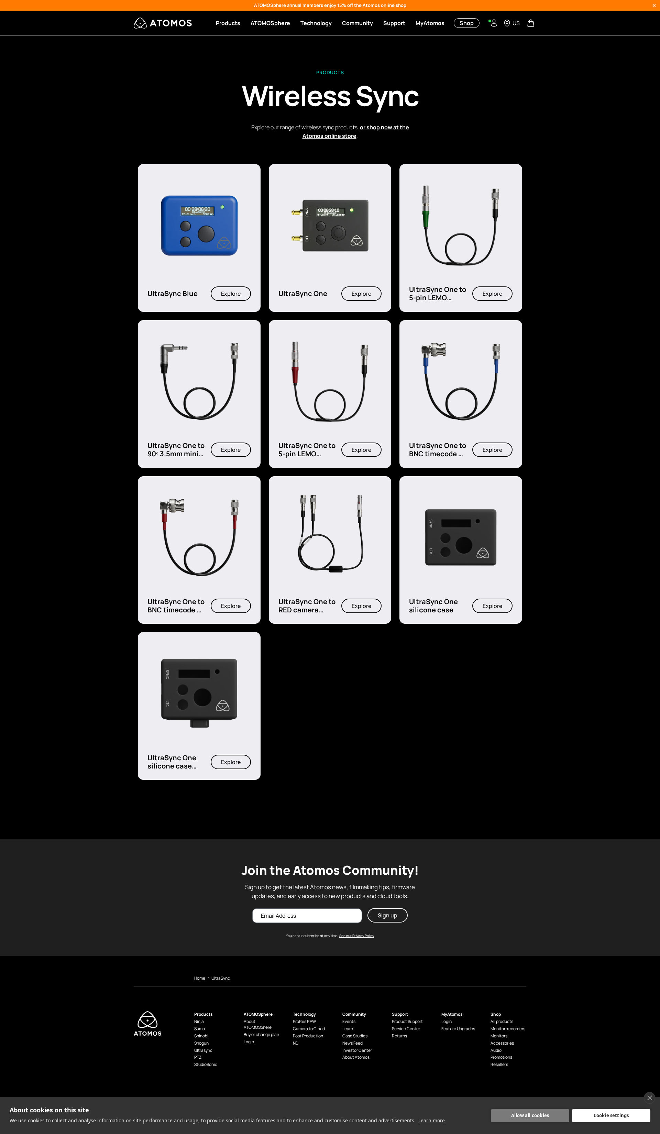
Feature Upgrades (458, 1029)
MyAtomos (430, 23)
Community (357, 23)
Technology (316, 23)
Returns (399, 1036)
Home (199, 978)
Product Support (407, 1021)
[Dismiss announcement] (654, 5)
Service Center (406, 1029)
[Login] (494, 23)
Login (249, 1042)
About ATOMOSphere (258, 1024)
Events (348, 1021)
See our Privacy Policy (356, 935)
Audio (496, 1050)
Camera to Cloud (309, 1029)
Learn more (431, 1120)
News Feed (352, 1043)
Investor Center (357, 1050)
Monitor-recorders (508, 1029)
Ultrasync (203, 1050)
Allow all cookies (530, 1115)
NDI (296, 1043)
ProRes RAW (304, 1021)
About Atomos (356, 1057)
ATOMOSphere (270, 23)
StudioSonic (205, 1064)
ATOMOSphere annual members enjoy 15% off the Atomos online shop (330, 5)
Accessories (502, 1043)
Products (228, 23)
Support (394, 23)
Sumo (199, 1029)
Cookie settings (611, 1115)
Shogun (201, 1043)
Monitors (499, 1036)
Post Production (308, 1036)
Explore (231, 294)
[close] (649, 1098)
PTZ (197, 1057)
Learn (347, 1029)
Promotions (501, 1057)
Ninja (199, 1021)
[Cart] (531, 23)
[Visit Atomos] (163, 23)
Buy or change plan (261, 1034)
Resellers (499, 1064)
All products (502, 1021)
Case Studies (354, 1036)
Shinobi (201, 1036)
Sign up (387, 915)
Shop (467, 23)
